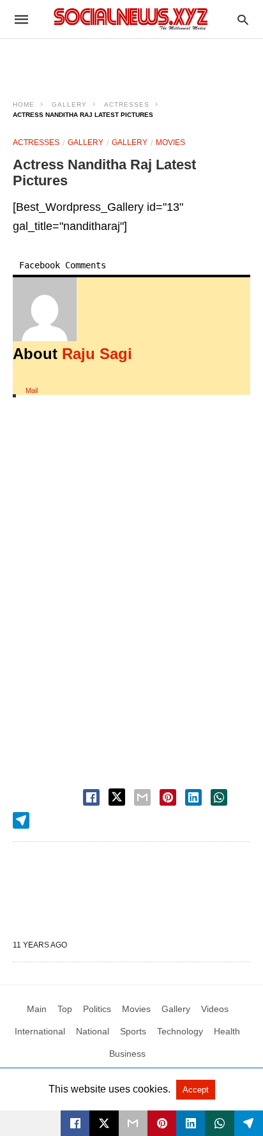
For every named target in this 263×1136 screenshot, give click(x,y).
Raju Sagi (97, 353)
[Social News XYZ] (131, 19)
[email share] (142, 797)
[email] (133, 1123)
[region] (131, 61)
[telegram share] (21, 820)
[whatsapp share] (219, 797)
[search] (243, 19)
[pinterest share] (168, 797)
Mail (32, 390)
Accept (196, 1089)
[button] (45, 309)
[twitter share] (117, 797)
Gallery (69, 104)
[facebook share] (91, 797)
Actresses (126, 104)
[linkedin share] (193, 797)
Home (23, 104)
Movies (170, 142)
